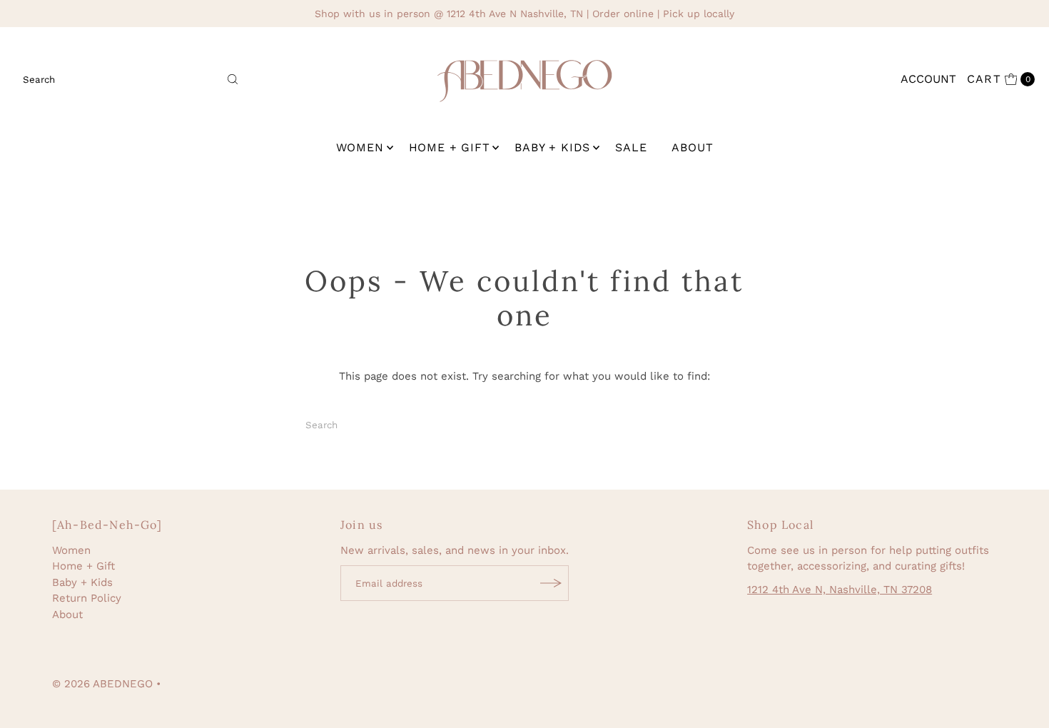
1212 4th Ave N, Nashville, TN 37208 (839, 589)
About (692, 147)
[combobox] (131, 79)
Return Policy (86, 598)
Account (928, 79)
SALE (631, 147)
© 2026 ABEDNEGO (102, 683)
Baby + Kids (552, 147)
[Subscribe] (551, 583)
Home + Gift (449, 147)
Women (360, 147)
